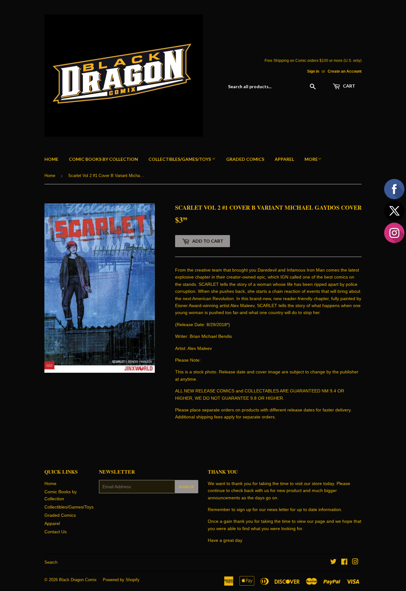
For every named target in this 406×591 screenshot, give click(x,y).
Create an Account (345, 71)
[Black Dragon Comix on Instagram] (355, 562)
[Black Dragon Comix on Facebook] (344, 562)
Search (50, 562)
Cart (348, 86)
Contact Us (55, 531)
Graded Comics (245, 159)
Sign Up (186, 486)
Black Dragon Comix (78, 579)
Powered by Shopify (121, 579)
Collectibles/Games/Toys (180, 159)
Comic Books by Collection (103, 159)
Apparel (284, 159)
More (311, 159)
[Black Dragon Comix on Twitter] (333, 562)
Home (51, 159)
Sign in (313, 71)
